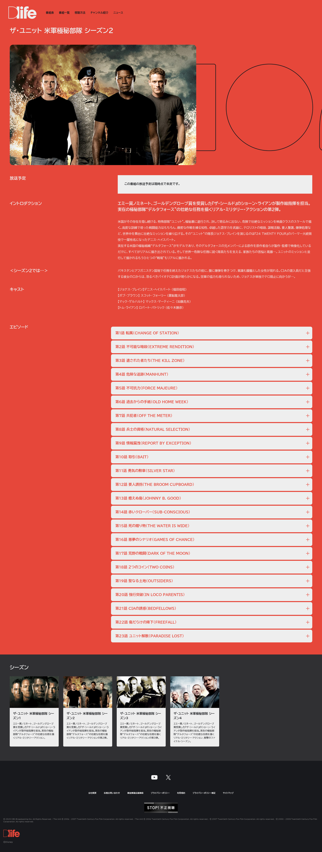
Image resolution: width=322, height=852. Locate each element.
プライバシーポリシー (160, 793)
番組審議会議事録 (135, 793)
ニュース (118, 12)
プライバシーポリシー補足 (204, 793)
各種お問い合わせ (112, 793)
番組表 (50, 12)
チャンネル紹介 (99, 12)
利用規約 (181, 793)
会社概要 (92, 793)
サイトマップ (228, 793)
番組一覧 (64, 12)
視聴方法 (80, 12)
